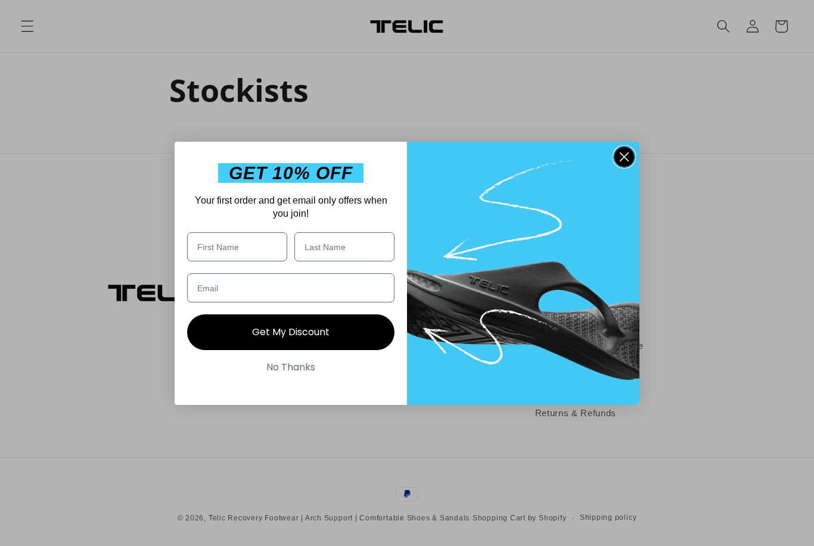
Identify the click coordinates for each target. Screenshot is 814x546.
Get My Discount (291, 332)
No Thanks (290, 367)
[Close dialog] (624, 156)
